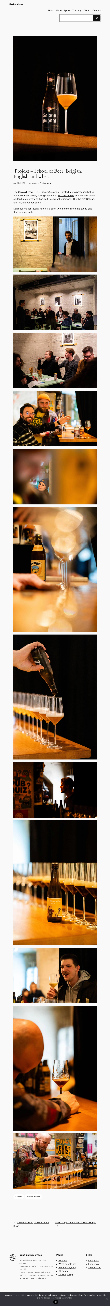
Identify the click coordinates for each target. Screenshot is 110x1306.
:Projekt (18, 1196)
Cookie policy (65, 1274)
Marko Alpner (16, 4)
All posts (63, 1271)
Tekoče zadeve (66, 195)
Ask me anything (67, 1267)
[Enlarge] (93, 220)
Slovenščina (94, 1267)
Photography (45, 183)
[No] (106, 1299)
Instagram (93, 1260)
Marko (34, 183)
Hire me (62, 1260)
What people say (67, 1264)
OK (55, 1302)
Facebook (93, 1264)
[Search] (96, 18)
